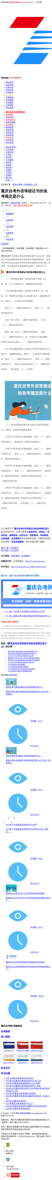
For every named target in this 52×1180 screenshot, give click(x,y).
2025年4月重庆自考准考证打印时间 (21, 1093)
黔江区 (9, 177)
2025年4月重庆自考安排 (16, 1101)
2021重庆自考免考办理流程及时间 (20, 671)
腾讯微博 (31, 575)
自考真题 (10, 100)
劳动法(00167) (23, 1062)
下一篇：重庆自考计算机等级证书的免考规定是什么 (28, 616)
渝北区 (9, 167)
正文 (35, 184)
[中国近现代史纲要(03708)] (23, 1045)
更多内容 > (14, 675)
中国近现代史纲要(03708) (23, 1052)
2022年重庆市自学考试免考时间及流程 (21, 669)
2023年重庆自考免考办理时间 (18, 667)
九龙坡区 (10, 160)
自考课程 (10, 105)
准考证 (42, 532)
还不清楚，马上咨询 (9, 550)
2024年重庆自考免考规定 (17, 664)
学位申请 (10, 140)
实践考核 (10, 135)
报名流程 (10, 117)
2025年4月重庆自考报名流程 (18, 1109)
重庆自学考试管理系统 (15, 112)
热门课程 (5, 1036)
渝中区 (9, 157)
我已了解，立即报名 (9, 548)
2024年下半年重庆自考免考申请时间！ (21, 662)
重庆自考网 (15, 203)
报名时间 (33, 532)
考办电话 (10, 143)
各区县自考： (11, 147)
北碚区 (9, 165)
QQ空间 (14, 575)
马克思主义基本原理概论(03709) (36, 1052)
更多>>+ (9, 180)
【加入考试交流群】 (21, 205)
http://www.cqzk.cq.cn (35, 561)
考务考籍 (15, 556)
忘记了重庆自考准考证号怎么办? (20, 1078)
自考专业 (23, 535)
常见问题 (5, 1073)
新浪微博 (22, 575)
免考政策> (29, 184)
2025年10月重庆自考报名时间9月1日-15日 (23, 1081)
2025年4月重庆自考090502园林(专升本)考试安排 (26, 1106)
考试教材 (44, 535)
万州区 (9, 172)
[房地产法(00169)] (37, 1057)
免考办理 (10, 130)
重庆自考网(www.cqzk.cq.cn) (32, 1113)
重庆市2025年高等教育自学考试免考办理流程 (24, 660)
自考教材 (10, 103)
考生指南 (10, 108)
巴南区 (9, 170)
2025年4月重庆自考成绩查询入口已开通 (23, 1083)
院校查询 (34, 535)
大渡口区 (10, 152)
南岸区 (9, 162)
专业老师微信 (17, 542)
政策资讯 (10, 85)
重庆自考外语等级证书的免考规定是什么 (22, 654)
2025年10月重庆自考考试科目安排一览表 (23, 1086)
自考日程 (10, 90)
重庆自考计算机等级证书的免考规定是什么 (23, 651)
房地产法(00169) (36, 1062)
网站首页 (10, 82)
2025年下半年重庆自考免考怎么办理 (20, 656)
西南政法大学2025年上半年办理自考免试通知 (24, 658)
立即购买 (5, 244)
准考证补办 (10, 120)
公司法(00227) (9, 1050)
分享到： (6, 575)
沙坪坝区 (10, 150)
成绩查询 (10, 115)
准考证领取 (10, 122)
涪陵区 (9, 175)
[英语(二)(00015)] (9, 1057)
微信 (38, 575)
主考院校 (10, 97)
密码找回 (10, 127)
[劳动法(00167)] (23, 1057)
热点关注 (5, 1068)
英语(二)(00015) (9, 1062)
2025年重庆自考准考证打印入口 (19, 1104)
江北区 (9, 155)
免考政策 (26, 556)
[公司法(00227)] (9, 1045)
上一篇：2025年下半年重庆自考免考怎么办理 (25, 611)
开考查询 (10, 92)
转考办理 (10, 132)
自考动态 (10, 87)
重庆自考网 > (18, 184)
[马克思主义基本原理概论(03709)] (37, 1045)
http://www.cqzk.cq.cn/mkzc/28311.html (28, 566)
